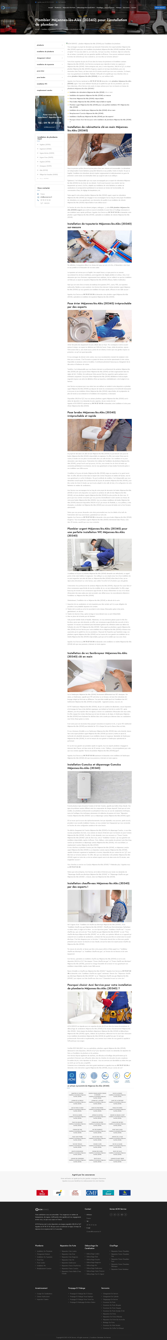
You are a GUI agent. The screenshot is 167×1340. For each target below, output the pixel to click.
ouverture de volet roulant (111, 1325)
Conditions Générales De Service (100, 1338)
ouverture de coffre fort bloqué (113, 1328)
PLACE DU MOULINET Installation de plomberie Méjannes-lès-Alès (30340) (77, 1124)
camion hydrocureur (43, 1297)
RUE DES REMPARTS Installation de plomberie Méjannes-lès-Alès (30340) (97, 1131)
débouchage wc (92, 1265)
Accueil (37, 29)
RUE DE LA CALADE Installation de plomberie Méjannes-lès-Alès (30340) (117, 1145)
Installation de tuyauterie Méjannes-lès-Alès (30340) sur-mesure (90, 95)
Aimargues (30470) (46, 166)
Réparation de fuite (68, 1245)
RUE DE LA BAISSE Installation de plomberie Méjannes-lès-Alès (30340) (117, 1095)
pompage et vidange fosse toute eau (82, 1299)
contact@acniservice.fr (94, 1232)
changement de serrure (110, 1294)
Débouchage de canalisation (91, 1247)
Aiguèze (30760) (45, 162)
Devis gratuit (160, 7)
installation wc (41, 1266)
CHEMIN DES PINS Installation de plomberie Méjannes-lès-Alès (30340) (77, 1131)
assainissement (109, 7)
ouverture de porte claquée (112, 1308)
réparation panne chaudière (120, 1251)
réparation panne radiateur (120, 1269)
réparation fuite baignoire (70, 1257)
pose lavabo (41, 77)
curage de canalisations (44, 1294)
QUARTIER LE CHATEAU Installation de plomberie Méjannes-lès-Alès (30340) (77, 1095)
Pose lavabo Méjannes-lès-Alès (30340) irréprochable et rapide (90, 102)
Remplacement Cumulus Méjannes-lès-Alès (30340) (86, 113)
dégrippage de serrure (110, 1299)
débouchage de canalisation (86, 7)
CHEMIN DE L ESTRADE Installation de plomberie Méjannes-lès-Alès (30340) (97, 1102)
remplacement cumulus (44, 90)
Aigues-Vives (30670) (46, 157)
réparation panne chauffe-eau (71, 1266)
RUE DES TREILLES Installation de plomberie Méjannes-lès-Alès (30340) (77, 1145)
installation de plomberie (45, 52)
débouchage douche (93, 1260)
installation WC (42, 84)
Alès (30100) (44, 170)
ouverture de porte (109, 1302)
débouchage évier (92, 1257)
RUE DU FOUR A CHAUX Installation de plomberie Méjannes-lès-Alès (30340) (77, 1109)
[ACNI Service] (9, 7)
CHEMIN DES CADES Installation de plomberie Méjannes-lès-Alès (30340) (97, 1153)
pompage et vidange (76, 1288)
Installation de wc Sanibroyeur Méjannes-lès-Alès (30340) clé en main (92, 110)
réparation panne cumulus (70, 1269)
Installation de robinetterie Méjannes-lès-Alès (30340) (87, 92)
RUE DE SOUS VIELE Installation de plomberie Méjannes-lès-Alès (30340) (97, 1138)
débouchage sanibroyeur (94, 1268)
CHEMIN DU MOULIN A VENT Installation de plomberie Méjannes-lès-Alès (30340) (117, 1116)
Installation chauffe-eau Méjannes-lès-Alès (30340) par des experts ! (92, 116)
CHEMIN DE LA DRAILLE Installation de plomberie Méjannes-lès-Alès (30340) (77, 1102)
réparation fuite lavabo (69, 1251)
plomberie (58, 7)
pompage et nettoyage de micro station (82, 1302)
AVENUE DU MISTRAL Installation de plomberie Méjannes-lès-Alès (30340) (97, 1116)
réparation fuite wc (68, 1260)
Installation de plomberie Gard (73, 29)
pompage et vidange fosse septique (81, 1297)
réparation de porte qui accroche (114, 1320)
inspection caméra (42, 1299)
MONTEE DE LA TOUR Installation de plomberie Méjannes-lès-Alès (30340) (117, 1138)
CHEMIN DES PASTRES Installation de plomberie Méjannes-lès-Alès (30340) (117, 1124)
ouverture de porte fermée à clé (113, 1311)
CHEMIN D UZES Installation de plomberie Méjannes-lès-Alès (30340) (97, 1145)
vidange (118, 7)
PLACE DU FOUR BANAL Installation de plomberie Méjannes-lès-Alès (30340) (97, 1109)
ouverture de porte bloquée (112, 1305)
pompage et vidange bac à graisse (81, 1294)
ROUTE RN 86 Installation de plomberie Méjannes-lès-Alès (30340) (97, 1160)
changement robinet (44, 58)
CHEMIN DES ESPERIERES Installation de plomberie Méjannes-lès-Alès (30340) (77, 1160)
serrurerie (126, 7)
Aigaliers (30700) (45, 145)
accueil (50, 7)
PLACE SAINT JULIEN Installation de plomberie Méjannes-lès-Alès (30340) (117, 1131)
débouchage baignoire (94, 1262)
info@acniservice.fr (50, 127)
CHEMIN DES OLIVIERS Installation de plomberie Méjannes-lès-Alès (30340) (97, 1124)
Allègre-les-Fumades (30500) (49, 175)
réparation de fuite (69, 7)
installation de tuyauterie (45, 64)
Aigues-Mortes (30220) (47, 153)
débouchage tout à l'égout (95, 1274)
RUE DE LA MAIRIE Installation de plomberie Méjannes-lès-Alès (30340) (77, 1116)
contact (133, 7)
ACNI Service (72, 1338)
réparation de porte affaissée (112, 1317)
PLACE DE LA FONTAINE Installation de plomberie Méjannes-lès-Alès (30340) (117, 1102)
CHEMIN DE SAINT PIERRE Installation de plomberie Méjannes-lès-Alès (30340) (117, 1160)
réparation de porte (109, 1314)
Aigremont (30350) (45, 149)
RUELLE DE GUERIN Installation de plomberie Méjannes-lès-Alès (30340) (117, 1109)
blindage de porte (109, 1322)
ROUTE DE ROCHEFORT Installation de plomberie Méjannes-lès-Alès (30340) (77, 1153)
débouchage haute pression (95, 1271)
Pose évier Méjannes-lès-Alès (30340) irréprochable (87, 98)
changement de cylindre (111, 1297)
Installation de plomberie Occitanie (52, 29)
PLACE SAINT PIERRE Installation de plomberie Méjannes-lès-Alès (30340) (77, 1138)
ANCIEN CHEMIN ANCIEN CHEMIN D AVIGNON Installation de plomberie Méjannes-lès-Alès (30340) (97, 1095)
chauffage (100, 7)
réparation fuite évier (68, 1254)
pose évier (40, 71)
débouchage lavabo (93, 1254)
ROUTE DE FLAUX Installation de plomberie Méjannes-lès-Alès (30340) (117, 1153)
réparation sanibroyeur (69, 1263)
